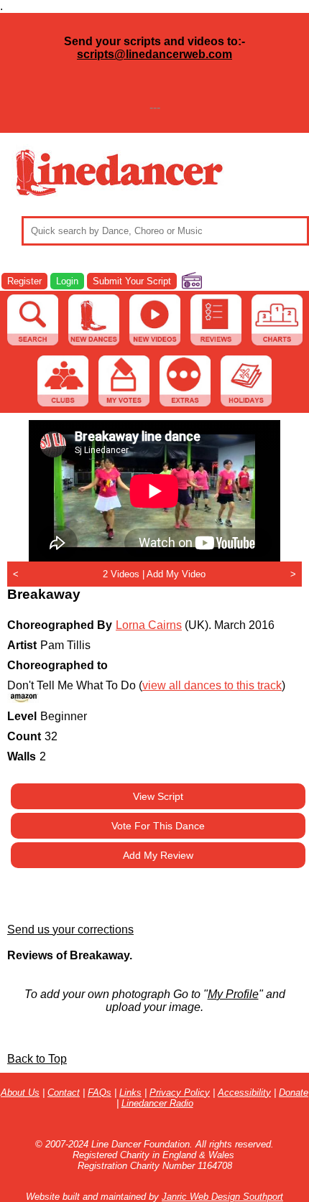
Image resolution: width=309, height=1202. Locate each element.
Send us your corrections (70, 929)
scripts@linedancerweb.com (154, 54)
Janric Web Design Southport (222, 1196)
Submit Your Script (132, 281)
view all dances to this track (212, 685)
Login (67, 281)
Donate (293, 1092)
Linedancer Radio (157, 1103)
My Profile (233, 994)
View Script (158, 796)
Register (24, 281)
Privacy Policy (179, 1092)
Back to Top (37, 1059)
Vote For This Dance (158, 825)
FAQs (99, 1092)
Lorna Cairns (149, 625)
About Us (20, 1092)
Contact (63, 1092)
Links (130, 1092)
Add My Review (158, 855)
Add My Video (176, 574)
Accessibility (244, 1092)
